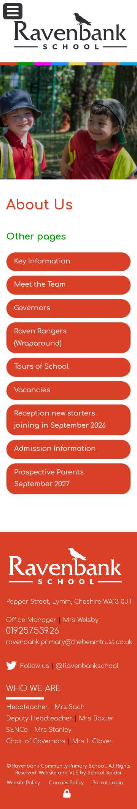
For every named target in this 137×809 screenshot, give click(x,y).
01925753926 (32, 631)
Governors (32, 308)
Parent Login (107, 782)
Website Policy (23, 782)
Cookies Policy (66, 782)
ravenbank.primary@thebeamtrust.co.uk (69, 642)
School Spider (105, 773)
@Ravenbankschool (87, 666)
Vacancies (32, 390)
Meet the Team (40, 284)
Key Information (42, 261)
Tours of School (41, 366)
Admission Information (55, 448)
